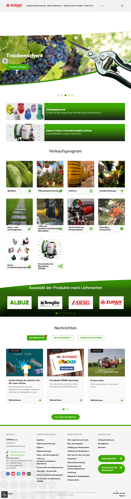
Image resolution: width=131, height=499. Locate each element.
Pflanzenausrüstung (46, 444)
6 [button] (74, 313)
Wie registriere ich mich (78, 440)
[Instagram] (24, 474)
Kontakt (88, 6)
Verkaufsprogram (36, 6)
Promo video (97, 380)
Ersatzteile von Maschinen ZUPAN (48, 480)
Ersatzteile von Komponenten (50, 467)
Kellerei (40, 447)
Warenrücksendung (76, 462)
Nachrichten (37, 337)
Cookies (9, 494)
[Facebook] (8, 474)
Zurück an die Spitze (119, 494)
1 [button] (58, 95)
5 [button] (72, 95)
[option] (65, 61)
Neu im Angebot (62, 338)
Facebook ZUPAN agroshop (64, 380)
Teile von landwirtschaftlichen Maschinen (46, 461)
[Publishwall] (29, 474)
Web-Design (62, 495)
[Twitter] (18, 474)
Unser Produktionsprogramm (50, 475)
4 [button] (69, 95)
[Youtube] (13, 474)
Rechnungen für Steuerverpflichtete (76, 467)
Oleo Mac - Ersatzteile (47, 471)
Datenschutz (73, 480)
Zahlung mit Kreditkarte (78, 451)
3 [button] (65, 95)
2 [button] (62, 95)
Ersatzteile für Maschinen (109, 468)
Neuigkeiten (103, 444)
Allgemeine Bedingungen (78, 476)
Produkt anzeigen (17, 67)
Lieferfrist (72, 459)
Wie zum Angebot (75, 444)
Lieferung (71, 472)
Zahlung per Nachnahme (78, 447)
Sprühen (40, 440)
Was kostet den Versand (78, 455)
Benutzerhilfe (54, 6)
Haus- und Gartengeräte (48, 455)
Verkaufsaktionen (73, 6)
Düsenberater (109, 458)
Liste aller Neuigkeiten (66, 417)
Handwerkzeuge (44, 451)
